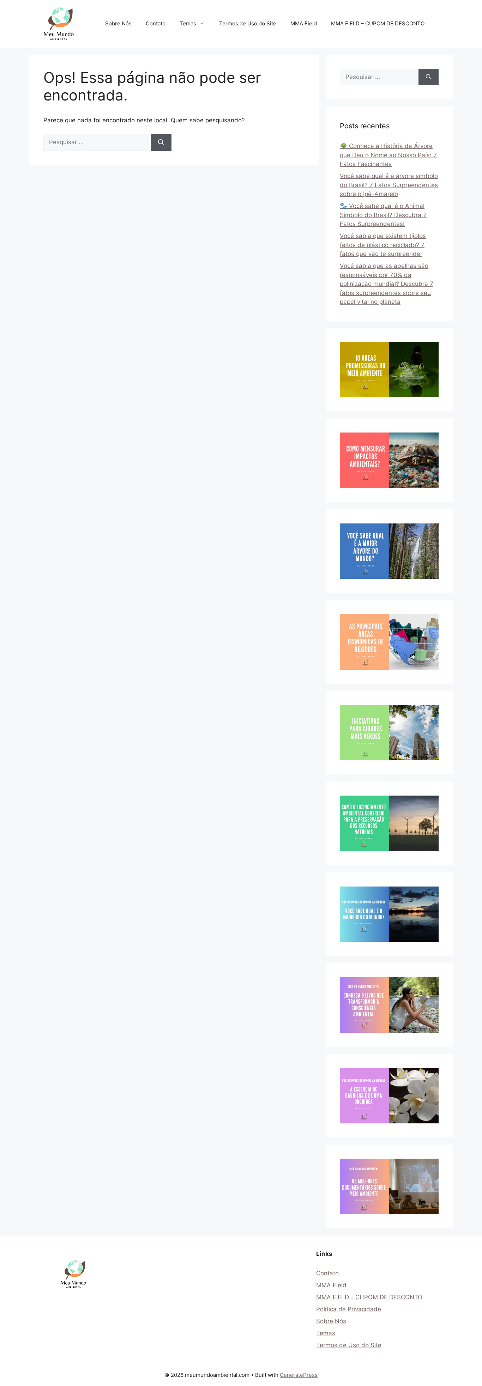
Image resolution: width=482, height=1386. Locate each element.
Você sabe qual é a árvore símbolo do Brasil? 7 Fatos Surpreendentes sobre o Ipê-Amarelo (389, 184)
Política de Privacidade (348, 1309)
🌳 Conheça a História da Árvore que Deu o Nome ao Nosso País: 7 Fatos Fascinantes (388, 154)
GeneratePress (299, 1375)
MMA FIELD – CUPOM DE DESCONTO (377, 23)
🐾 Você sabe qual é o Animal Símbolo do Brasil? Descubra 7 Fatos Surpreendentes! (383, 214)
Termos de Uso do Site (247, 23)
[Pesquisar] (161, 142)
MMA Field (303, 23)
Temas (188, 23)
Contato (155, 23)
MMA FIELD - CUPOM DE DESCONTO (369, 1297)
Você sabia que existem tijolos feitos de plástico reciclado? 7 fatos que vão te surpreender (383, 244)
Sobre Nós (118, 23)
